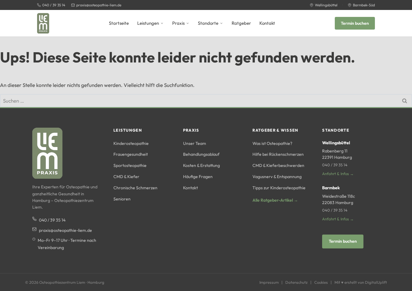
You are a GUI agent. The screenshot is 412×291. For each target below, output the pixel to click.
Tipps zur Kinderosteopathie (279, 187)
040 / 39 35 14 (53, 5)
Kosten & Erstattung (201, 165)
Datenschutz (296, 282)
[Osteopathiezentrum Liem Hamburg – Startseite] (43, 23)
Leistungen (148, 23)
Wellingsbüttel (326, 5)
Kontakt (267, 23)
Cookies (321, 282)
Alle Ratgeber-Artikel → (275, 200)
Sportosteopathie (130, 165)
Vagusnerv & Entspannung (277, 176)
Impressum (269, 282)
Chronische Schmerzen (135, 187)
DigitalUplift (376, 282)
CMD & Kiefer (126, 176)
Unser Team (194, 143)
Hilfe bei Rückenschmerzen (278, 154)
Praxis (178, 23)
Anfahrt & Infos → (338, 173)
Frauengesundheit (130, 154)
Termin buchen (355, 23)
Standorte (208, 23)
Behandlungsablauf (201, 154)
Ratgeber (241, 23)
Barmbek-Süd (364, 5)
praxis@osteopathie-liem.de (98, 5)
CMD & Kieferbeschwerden (278, 165)
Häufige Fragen (198, 176)
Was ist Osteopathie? (272, 143)
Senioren (122, 199)
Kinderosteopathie (131, 143)
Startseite (119, 23)
